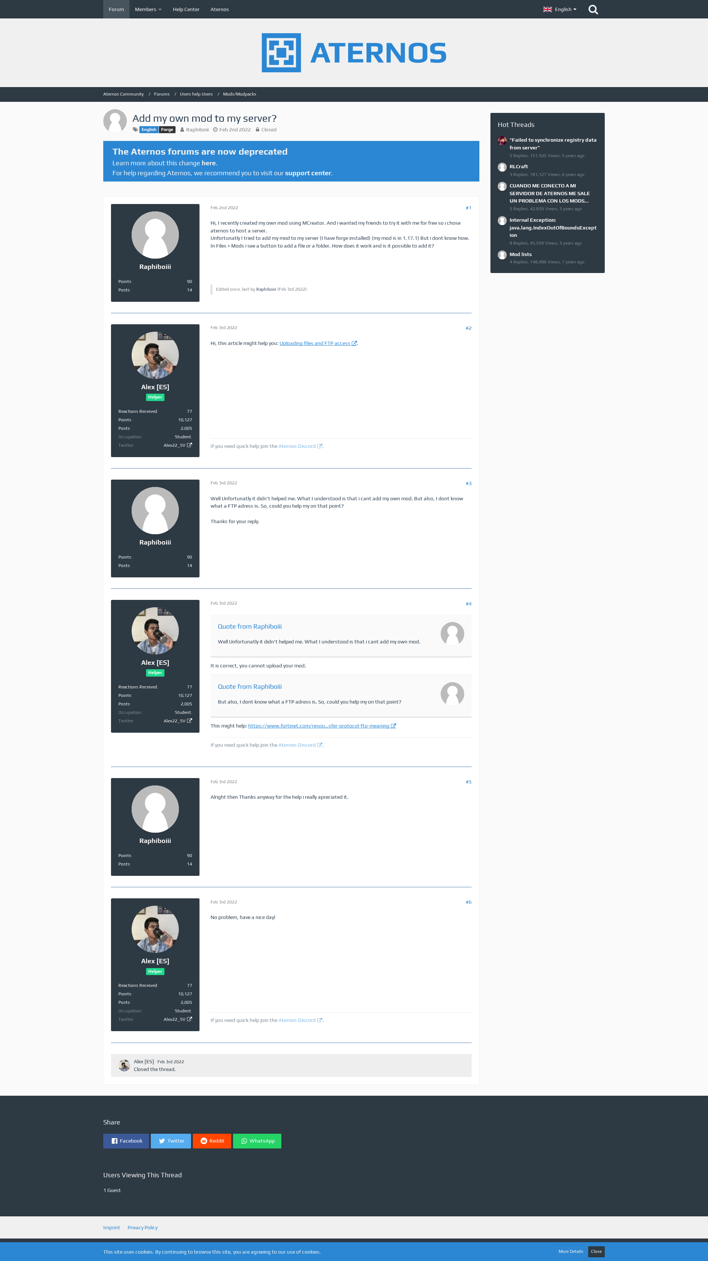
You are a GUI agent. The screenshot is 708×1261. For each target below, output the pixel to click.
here (209, 163)
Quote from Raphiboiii (250, 626)
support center (308, 173)
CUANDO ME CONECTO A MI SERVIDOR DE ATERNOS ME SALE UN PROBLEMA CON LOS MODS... (550, 193)
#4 (469, 604)
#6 (469, 902)
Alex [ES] (144, 1061)
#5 (469, 782)
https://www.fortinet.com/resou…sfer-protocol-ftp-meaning (318, 726)
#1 (469, 208)
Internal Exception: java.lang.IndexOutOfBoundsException (553, 227)
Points (124, 281)
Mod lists (521, 254)
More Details (571, 1251)
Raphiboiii (197, 129)
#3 (469, 483)
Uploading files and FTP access (315, 343)
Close (596, 1251)
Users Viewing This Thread (142, 1175)
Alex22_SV (174, 445)
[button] (560, 9)
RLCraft (519, 166)
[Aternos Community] (354, 53)
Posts (124, 290)
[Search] (593, 9)
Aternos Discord (297, 446)
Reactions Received (137, 411)
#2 (469, 328)
